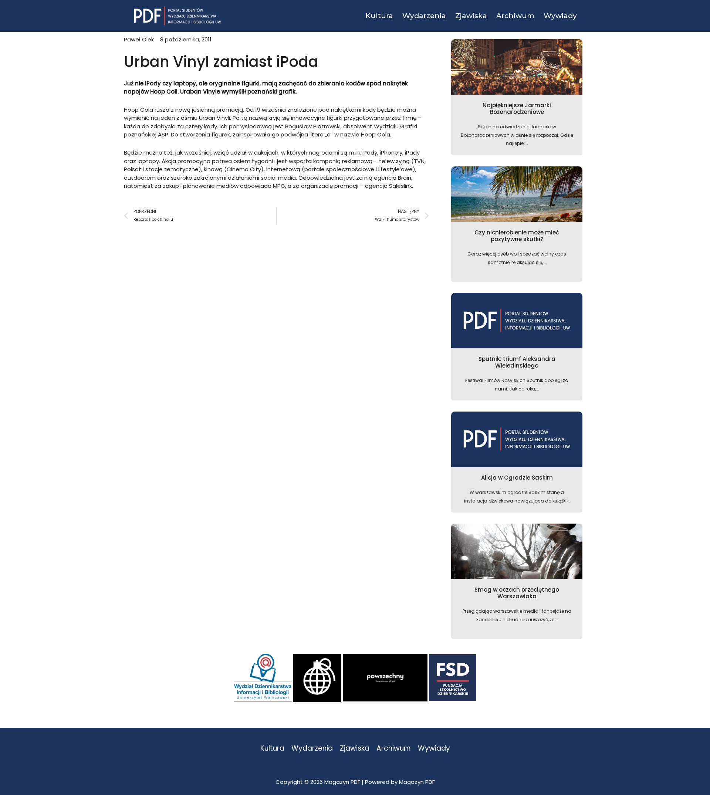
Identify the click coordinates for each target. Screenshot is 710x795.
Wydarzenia (312, 748)
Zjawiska (354, 748)
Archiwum (393, 748)
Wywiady (434, 748)
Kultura (272, 748)
